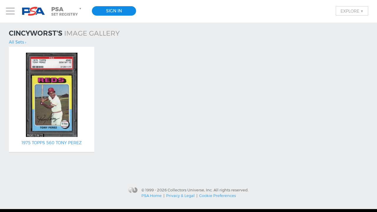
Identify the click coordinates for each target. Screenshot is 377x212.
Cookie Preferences (217, 195)
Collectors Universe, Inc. (190, 189)
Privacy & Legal (180, 195)
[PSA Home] (35, 11)
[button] (67, 11)
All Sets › (17, 42)
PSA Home (151, 195)
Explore (351, 11)
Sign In (114, 11)
